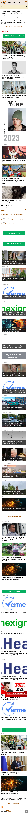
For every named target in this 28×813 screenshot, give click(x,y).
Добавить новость (5, 31)
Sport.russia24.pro (7, 447)
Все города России (14, 730)
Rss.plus (4, 144)
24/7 (23, 798)
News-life (4, 301)
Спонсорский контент (14, 591)
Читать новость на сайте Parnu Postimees (11, 26)
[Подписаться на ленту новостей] (2, 807)
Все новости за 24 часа (14, 243)
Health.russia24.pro (7, 430)
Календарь (4, 6)
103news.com (5, 496)
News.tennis (5, 318)
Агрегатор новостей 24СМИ (14, 516)
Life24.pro (4, 250)
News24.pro (5, 266)
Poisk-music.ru (6, 362)
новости (14, 798)
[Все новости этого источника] (17, 18)
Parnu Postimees (12, 18)
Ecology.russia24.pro (7, 480)
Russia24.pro (5, 284)
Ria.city (4, 379)
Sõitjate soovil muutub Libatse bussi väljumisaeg (13, 219)
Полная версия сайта (14, 803)
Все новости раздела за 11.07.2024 (10, 29)
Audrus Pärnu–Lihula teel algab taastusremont (12, 224)
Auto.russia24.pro (7, 412)
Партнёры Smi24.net (14, 233)
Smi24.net (4, 39)
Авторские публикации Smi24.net (14, 35)
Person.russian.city (7, 463)
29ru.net (4, 334)
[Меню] (26, 2)
